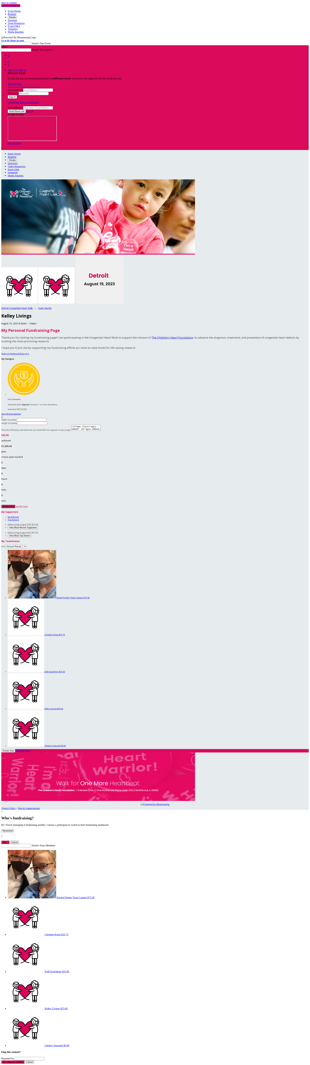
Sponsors (12, 20)
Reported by (7, 1058)
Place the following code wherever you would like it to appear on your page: (36, 430)
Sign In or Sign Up (17, 70)
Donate (12, 17)
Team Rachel (45, 308)
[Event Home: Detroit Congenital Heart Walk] (99, 302)
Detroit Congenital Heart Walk (17, 308)
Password (13, 93)
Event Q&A (14, 26)
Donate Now (8, 506)
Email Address (15, 89)
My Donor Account (30, 87)
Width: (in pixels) (8, 419)
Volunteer (13, 29)
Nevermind (8, 831)
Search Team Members (43, 845)
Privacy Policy (8, 808)
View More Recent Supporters (23, 527)
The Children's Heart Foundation (172, 337)
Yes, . (5, 842)
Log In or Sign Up (10, 5)
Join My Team (22, 506)
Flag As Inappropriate (29, 808)
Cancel (14, 842)
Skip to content (9, 2)
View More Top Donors (19, 535)
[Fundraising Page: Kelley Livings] (19, 302)
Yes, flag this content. (13, 1062)
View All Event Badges (11, 414)
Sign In (29, 111)
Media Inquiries (16, 32)
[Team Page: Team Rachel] (56, 302)
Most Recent (13, 517)
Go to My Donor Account (12, 40)
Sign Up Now (14, 83)
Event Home (14, 11)
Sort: (3, 546)
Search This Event (41, 43)
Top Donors (13, 519)
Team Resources (16, 23)
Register (12, 14)
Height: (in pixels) (9, 423)
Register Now (23, 750)
